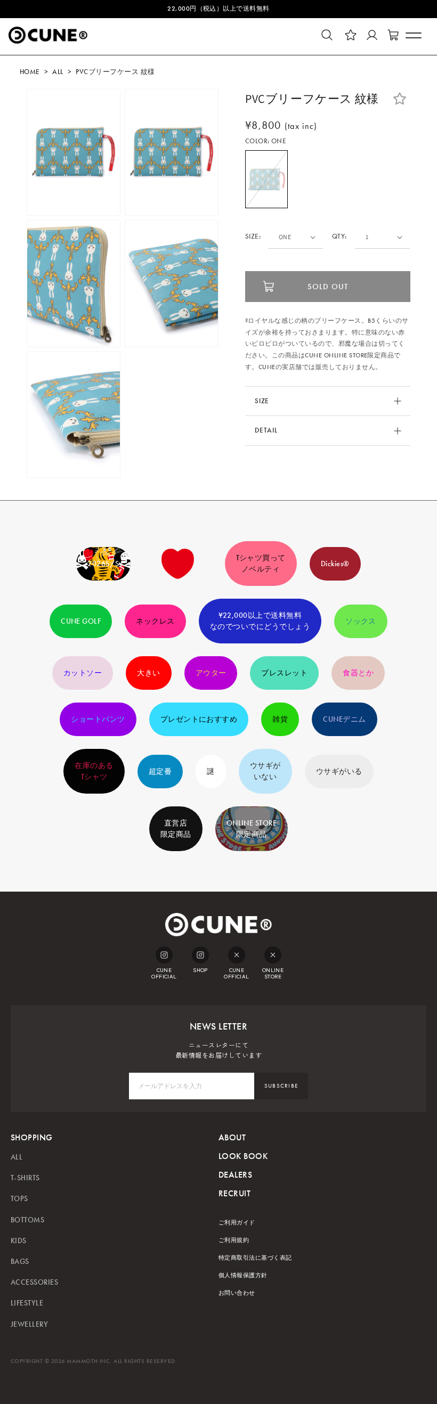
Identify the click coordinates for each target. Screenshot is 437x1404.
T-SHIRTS (25, 1177)
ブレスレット (284, 672)
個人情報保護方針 (243, 1275)
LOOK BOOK (243, 1156)
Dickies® (335, 563)
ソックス (360, 621)
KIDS (19, 1240)
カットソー (82, 672)
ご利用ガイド (236, 1222)
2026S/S (103, 563)
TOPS (19, 1198)
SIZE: (253, 237)
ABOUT (232, 1137)
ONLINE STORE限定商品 (251, 829)
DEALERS (235, 1175)
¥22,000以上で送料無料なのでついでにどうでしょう (260, 621)
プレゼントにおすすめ (199, 719)
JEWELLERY (29, 1324)
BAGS (20, 1261)
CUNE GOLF (81, 621)
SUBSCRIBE (281, 1085)
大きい (148, 672)
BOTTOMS (27, 1220)
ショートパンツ (98, 719)
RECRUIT (234, 1193)
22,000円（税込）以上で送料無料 (218, 8)
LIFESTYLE (27, 1303)
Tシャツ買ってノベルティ (261, 563)
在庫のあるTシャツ (94, 771)
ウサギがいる (339, 771)
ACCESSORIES (34, 1282)
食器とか (358, 672)
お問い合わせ (236, 1292)
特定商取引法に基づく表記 (255, 1257)
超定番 (160, 771)
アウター (211, 672)
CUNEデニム (344, 719)
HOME (30, 72)
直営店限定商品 (175, 829)
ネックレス (155, 621)
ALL (57, 72)
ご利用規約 (233, 1240)
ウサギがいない (265, 771)
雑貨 (280, 719)
